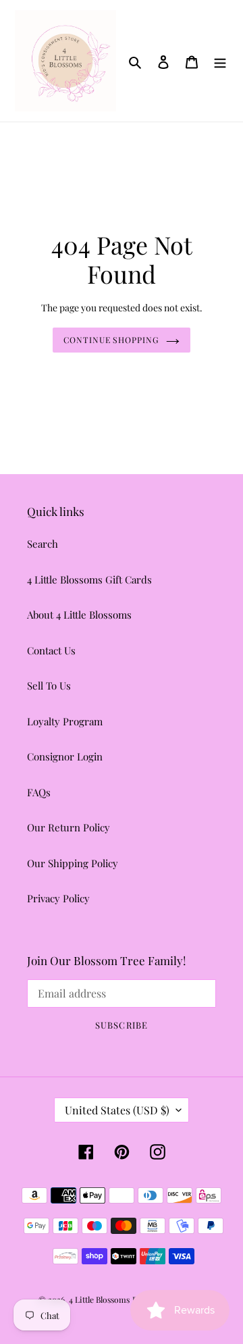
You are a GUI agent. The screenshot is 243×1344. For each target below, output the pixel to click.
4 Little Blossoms (99, 1299)
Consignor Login (65, 756)
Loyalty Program (65, 721)
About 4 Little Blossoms (79, 614)
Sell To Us (49, 685)
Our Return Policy (68, 827)
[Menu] (220, 60)
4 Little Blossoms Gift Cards (89, 579)
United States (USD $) (117, 1110)
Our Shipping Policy (72, 863)
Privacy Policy (58, 898)
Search (42, 543)
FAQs (39, 792)
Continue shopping (111, 339)
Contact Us (51, 650)
